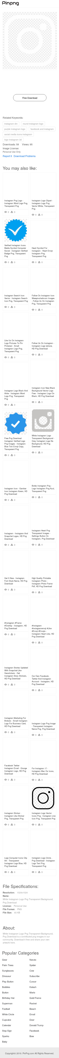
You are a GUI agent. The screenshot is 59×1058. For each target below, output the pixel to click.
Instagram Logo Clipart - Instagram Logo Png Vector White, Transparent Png (43, 204)
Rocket (33, 1003)
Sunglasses (8, 970)
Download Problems (25, 156)
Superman (7, 1003)
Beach (32, 1008)
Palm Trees (7, 965)
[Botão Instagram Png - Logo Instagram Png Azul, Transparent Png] (43, 481)
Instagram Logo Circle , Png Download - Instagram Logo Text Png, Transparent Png (43, 862)
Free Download (29, 97)
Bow (31, 1036)
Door (31, 1019)
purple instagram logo (14, 128)
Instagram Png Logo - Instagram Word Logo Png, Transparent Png (16, 203)
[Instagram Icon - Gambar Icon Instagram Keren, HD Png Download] (15, 483)
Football (6, 1008)
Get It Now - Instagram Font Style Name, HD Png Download (15, 581)
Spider (32, 965)
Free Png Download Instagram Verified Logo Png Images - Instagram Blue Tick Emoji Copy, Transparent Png (15, 444)
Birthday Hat (8, 997)
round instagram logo (33, 123)
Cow (31, 970)
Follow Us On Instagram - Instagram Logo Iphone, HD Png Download (43, 346)
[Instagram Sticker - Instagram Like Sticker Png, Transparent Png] (15, 808)
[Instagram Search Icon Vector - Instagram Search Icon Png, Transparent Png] (15, 290)
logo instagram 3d (13, 139)
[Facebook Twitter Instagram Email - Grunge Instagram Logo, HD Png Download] (15, 760)
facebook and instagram (42, 128)
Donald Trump (36, 1025)
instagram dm (11, 123)
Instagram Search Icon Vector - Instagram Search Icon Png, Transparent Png (16, 298)
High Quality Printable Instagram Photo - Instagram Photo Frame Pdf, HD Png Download (42, 582)
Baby (4, 1041)
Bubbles (6, 987)
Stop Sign (7, 1030)
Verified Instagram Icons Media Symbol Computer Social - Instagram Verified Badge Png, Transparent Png (16, 251)
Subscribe (34, 976)
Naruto (32, 959)
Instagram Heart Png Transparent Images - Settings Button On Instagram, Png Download (43, 534)
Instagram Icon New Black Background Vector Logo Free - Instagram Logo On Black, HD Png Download (43, 392)
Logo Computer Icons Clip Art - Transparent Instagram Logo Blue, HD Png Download (15, 862)
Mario (32, 992)
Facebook (34, 1030)
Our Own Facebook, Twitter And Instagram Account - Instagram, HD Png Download (43, 680)
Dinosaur (6, 976)
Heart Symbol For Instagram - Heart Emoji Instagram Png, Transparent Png (42, 252)
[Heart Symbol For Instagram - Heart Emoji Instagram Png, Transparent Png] (43, 243)
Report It (7, 156)
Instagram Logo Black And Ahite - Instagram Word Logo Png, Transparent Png (16, 394)
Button (5, 992)
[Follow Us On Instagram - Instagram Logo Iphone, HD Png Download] (43, 338)
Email (32, 1014)
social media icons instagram (18, 134)
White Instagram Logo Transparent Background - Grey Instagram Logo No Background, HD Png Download (43, 441)
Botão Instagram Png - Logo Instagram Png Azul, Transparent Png (43, 488)
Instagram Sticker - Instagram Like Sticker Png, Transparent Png (14, 816)
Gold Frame (35, 997)
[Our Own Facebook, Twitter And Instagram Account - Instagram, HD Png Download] (43, 671)
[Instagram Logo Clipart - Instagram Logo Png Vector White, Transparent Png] (43, 196)
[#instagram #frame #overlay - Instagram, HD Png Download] (15, 618)
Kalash (32, 987)
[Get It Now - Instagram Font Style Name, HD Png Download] (15, 573)
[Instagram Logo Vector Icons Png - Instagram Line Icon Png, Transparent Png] (43, 808)
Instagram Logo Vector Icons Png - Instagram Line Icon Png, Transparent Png (44, 816)
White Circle (8, 1014)
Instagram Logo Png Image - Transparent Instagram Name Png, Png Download (44, 726)
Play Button (7, 981)
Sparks (5, 1036)
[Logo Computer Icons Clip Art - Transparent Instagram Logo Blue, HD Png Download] (15, 853)
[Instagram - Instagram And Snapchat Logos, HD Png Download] (15, 528)
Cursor (32, 981)
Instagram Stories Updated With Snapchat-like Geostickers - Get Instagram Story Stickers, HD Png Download (16, 673)
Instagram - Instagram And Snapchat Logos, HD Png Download (16, 536)
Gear (4, 959)
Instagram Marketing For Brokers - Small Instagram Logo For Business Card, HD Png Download (15, 722)
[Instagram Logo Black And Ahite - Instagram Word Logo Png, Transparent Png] (15, 386)
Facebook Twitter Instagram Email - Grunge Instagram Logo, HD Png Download (15, 769)
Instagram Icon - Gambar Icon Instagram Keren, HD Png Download (15, 491)
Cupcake (6, 1019)
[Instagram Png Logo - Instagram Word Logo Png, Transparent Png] (15, 196)
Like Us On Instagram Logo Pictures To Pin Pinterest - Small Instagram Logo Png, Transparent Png (14, 346)
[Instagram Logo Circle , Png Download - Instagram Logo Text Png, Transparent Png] (43, 853)
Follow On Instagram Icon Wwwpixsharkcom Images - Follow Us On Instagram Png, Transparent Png (43, 299)
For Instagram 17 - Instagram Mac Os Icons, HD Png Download (43, 771)
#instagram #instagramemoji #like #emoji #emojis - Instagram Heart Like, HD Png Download (43, 631)
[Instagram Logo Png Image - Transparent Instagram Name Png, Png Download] (43, 718)
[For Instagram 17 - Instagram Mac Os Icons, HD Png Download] (43, 763)
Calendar (6, 1025)
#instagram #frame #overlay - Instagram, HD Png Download (15, 625)
